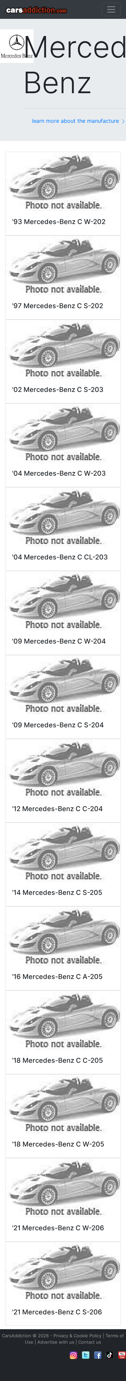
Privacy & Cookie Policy (77, 1335)
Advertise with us (55, 1342)
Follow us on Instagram (74, 1355)
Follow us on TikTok (110, 1355)
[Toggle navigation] (111, 9)
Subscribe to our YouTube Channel (122, 1355)
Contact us (89, 1342)
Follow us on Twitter (86, 1355)
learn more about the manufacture (76, 120)
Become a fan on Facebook (98, 1355)
